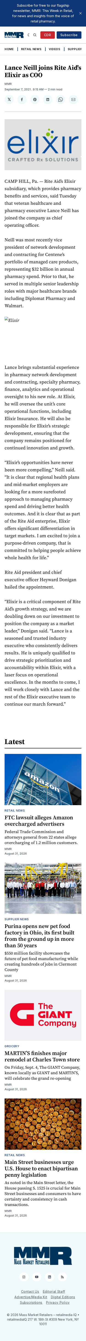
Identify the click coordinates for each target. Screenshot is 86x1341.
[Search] (35, 35)
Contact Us (30, 1291)
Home (9, 49)
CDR (47, 35)
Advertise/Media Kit (30, 1297)
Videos (54, 49)
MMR (8, 84)
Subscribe (69, 35)
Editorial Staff (54, 1291)
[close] (80, 13)
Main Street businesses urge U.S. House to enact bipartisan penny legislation (41, 1168)
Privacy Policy (58, 1302)
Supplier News (17, 919)
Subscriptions (31, 1302)
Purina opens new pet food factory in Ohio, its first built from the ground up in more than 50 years (39, 935)
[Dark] (29, 35)
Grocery (12, 1046)
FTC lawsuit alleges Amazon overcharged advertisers (39, 821)
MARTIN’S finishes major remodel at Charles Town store (42, 1056)
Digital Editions (63, 1297)
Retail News (31, 49)
